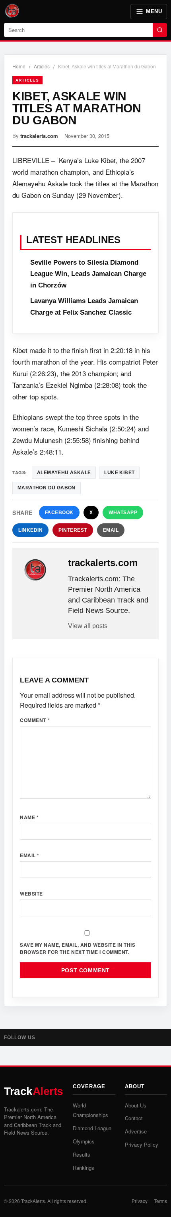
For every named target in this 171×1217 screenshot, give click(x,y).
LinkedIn (30, 530)
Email (111, 530)
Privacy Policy (141, 1144)
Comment (35, 720)
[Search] (160, 30)
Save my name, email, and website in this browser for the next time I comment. (77, 948)
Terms (160, 1200)
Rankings (83, 1167)
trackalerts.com (39, 136)
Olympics (84, 1141)
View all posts (87, 625)
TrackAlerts (33, 1200)
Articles (42, 66)
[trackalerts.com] (41, 570)
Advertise (136, 1131)
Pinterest (72, 530)
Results (81, 1154)
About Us (135, 1105)
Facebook (59, 512)
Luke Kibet (119, 472)
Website (31, 893)
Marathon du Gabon (46, 488)
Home (18, 66)
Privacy (140, 1200)
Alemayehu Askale (64, 472)
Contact (134, 1118)
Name (29, 817)
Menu (154, 11)
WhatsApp (123, 512)
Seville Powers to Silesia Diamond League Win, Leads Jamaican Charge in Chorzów (88, 274)
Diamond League (92, 1128)
